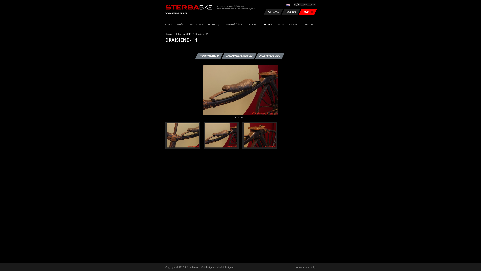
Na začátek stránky (305, 267)
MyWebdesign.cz (225, 267)
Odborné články (234, 24)
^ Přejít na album (209, 56)
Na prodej (213, 24)
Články (168, 33)
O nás (168, 24)
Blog (281, 24)
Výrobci (253, 24)
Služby (181, 24)
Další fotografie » (270, 56)
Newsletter (273, 12)
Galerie (268, 24)
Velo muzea (196, 24)
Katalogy (294, 24)
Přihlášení (291, 12)
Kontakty (310, 24)
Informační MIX (183, 33)
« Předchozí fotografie (239, 56)
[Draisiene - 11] (240, 90)
